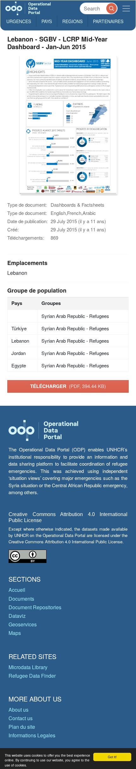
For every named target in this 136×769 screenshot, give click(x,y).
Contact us (21, 718)
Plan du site (22, 726)
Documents (21, 598)
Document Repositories (35, 607)
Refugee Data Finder (32, 675)
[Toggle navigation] (126, 8)
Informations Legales (32, 735)
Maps (15, 633)
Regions (72, 21)
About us (18, 709)
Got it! (112, 756)
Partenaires (108, 21)
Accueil (17, 589)
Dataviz (17, 615)
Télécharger (68, 386)
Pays (46, 21)
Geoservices (23, 624)
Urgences (18, 21)
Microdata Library (28, 667)
